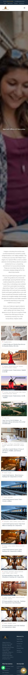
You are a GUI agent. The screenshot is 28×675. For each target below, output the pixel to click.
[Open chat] (23, 670)
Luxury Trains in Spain (20, 667)
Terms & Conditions (19, 651)
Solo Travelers (5, 672)
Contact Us (19, 643)
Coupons (16, 3)
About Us (19, 646)
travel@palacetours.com (20, 1)
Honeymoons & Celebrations (6, 669)
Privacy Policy (20, 648)
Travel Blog (19, 639)
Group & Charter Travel (7, 666)
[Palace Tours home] (5, 8)
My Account (21, 3)
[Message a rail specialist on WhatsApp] (3, 668)
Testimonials (9, 3)
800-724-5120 (10, 1)
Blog (5, 3)
